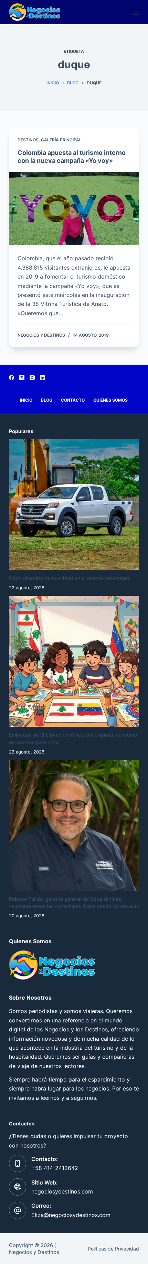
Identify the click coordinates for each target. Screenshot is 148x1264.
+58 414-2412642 (54, 1167)
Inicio (26, 400)
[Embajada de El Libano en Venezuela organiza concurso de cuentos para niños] (74, 661)
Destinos (28, 139)
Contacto (73, 400)
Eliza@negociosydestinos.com (70, 1214)
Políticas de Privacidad (113, 1249)
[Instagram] (32, 377)
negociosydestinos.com (62, 1191)
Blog (46, 400)
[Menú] (136, 12)
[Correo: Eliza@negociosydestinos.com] (17, 1210)
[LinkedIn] (42, 377)
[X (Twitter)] (21, 377)
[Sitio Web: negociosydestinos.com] (17, 1187)
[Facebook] (11, 377)
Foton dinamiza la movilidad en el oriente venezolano (69, 578)
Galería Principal (61, 139)
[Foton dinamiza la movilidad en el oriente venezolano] (74, 504)
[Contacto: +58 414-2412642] (17, 1163)
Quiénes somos (110, 400)
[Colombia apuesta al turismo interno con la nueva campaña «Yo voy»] (74, 208)
